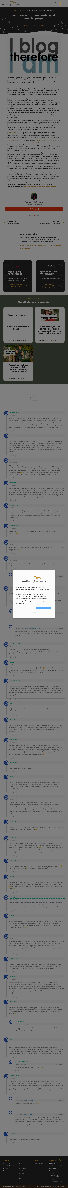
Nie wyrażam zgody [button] (25, 608)
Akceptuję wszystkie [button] (43, 608)
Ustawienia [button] (34, 612)
